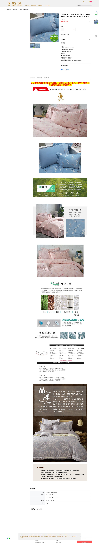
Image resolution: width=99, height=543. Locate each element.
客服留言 (57, 540)
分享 (63, 69)
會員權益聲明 (58, 542)
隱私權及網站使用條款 (39, 542)
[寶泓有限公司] (15, 3)
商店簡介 (37, 540)
